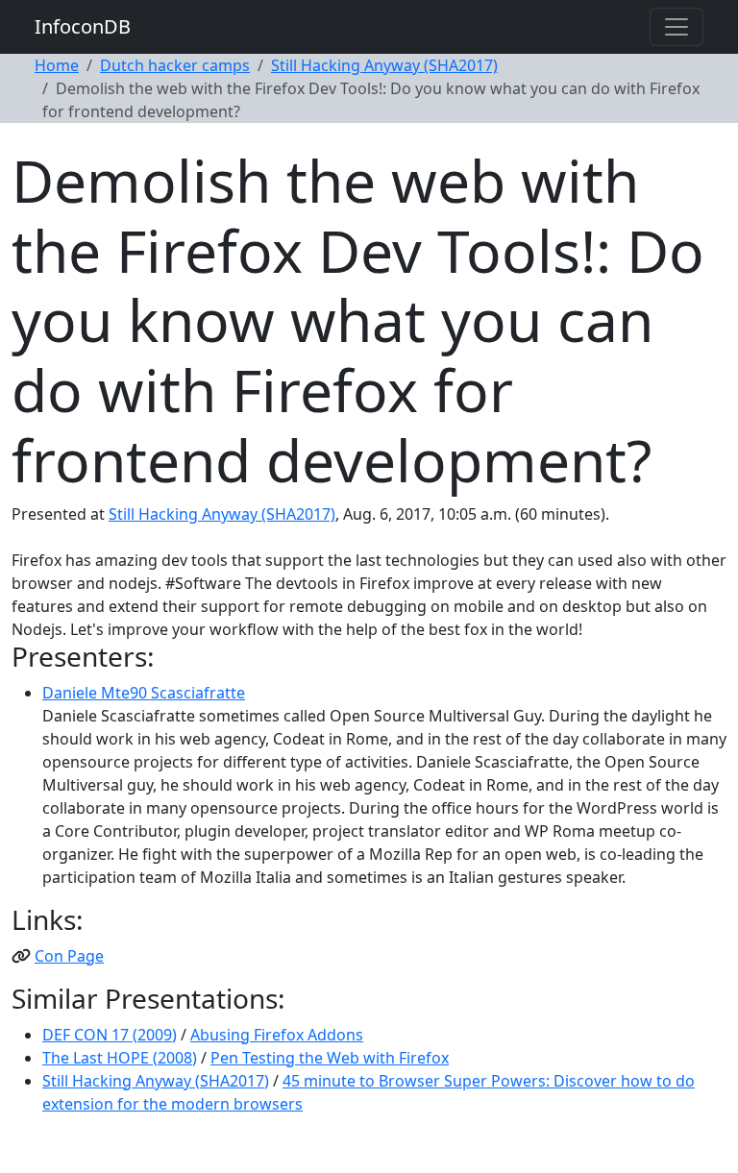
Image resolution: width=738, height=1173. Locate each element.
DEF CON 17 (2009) (109, 1034)
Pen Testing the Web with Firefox (329, 1057)
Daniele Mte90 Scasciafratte (143, 692)
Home (57, 65)
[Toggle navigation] (676, 27)
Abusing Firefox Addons (276, 1034)
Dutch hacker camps (175, 65)
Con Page (69, 955)
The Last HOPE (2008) (119, 1057)
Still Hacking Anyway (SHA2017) (384, 65)
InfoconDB (83, 26)
